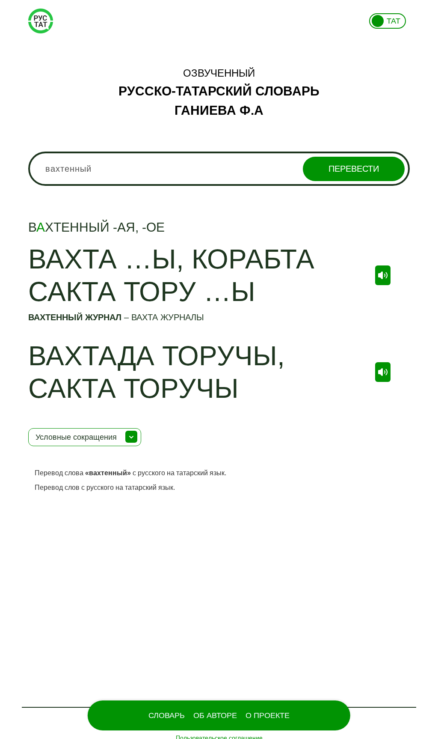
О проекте (268, 715)
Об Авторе (215, 715)
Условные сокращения (76, 437)
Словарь (166, 715)
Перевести (353, 168)
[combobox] (219, 169)
